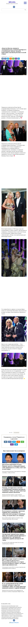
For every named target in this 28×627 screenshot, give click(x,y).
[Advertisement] (14, 29)
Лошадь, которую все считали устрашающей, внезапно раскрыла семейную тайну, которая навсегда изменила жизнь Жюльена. (14, 490)
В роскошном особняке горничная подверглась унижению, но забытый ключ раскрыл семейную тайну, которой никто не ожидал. (13, 513)
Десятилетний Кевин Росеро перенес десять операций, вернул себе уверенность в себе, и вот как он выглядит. (14, 467)
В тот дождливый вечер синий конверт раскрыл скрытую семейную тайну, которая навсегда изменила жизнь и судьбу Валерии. (14, 586)
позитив (17, 432)
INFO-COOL (12, 2)
